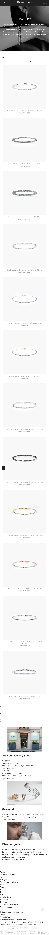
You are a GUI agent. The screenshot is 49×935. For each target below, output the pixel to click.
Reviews (3, 887)
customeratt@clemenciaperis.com (13, 920)
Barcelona (4, 899)
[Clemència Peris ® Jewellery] (24, 2)
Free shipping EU (6, 862)
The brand (4, 892)
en (5, 2)
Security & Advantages (9, 882)
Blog (1, 894)
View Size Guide (8, 819)
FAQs (2, 884)
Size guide (4, 879)
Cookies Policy (28, 922)
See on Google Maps (10, 768)
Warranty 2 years (6, 869)
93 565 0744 (5, 917)
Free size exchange (7, 864)
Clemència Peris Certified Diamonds (16, 860)
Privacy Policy (16, 922)
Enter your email (6, 907)
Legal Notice (5, 922)
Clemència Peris (19, 32)
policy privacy (17, 912)
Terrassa (3, 902)
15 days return (5, 867)
